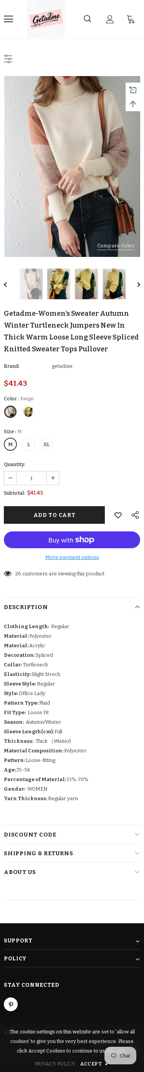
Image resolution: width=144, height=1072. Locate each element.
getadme (62, 366)
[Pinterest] (11, 1004)
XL (46, 444)
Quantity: (14, 464)
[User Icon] (110, 19)
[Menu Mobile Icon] (8, 19)
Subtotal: (14, 493)
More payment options (72, 557)
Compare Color (115, 246)
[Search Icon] (87, 19)
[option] (72, 166)
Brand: (12, 366)
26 (18, 574)
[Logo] (46, 19)
